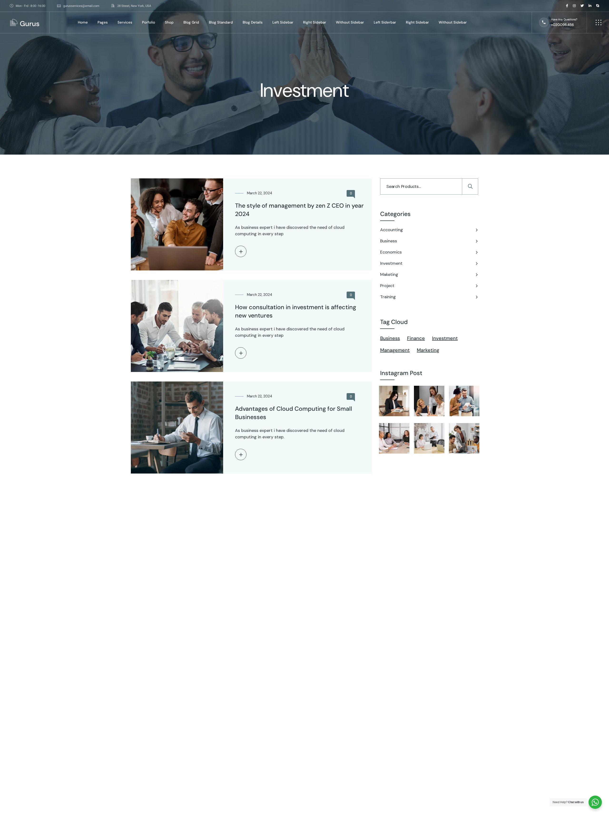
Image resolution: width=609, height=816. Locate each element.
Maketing (389, 274)
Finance (416, 338)
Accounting (391, 230)
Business (388, 241)
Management (395, 350)
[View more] (240, 251)
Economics (391, 252)
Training (388, 297)
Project (387, 285)
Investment (391, 263)
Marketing (428, 350)
